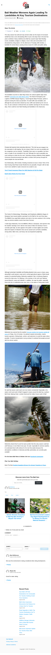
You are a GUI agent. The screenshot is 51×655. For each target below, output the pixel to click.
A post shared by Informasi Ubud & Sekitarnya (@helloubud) (20, 211)
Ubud (12, 495)
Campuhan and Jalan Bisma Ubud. (19, 96)
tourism (7, 495)
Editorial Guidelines (11, 644)
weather (17, 495)
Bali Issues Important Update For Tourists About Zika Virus (27, 630)
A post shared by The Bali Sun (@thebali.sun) (20, 144)
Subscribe (38, 482)
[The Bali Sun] (25, 5)
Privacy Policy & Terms (12, 641)
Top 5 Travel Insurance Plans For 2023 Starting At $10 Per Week (23, 170)
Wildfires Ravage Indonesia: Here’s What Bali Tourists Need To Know (27, 622)
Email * (27, 546)
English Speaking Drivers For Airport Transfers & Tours (29, 465)
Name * (8, 546)
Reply (9, 564)
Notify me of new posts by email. (15, 530)
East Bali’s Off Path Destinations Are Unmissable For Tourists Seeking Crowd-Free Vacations (27, 595)
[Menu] (2, 5)
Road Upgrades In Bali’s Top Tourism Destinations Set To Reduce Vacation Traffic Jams (27, 613)
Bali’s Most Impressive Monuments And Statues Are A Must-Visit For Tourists (27, 604)
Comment (8, 533)
